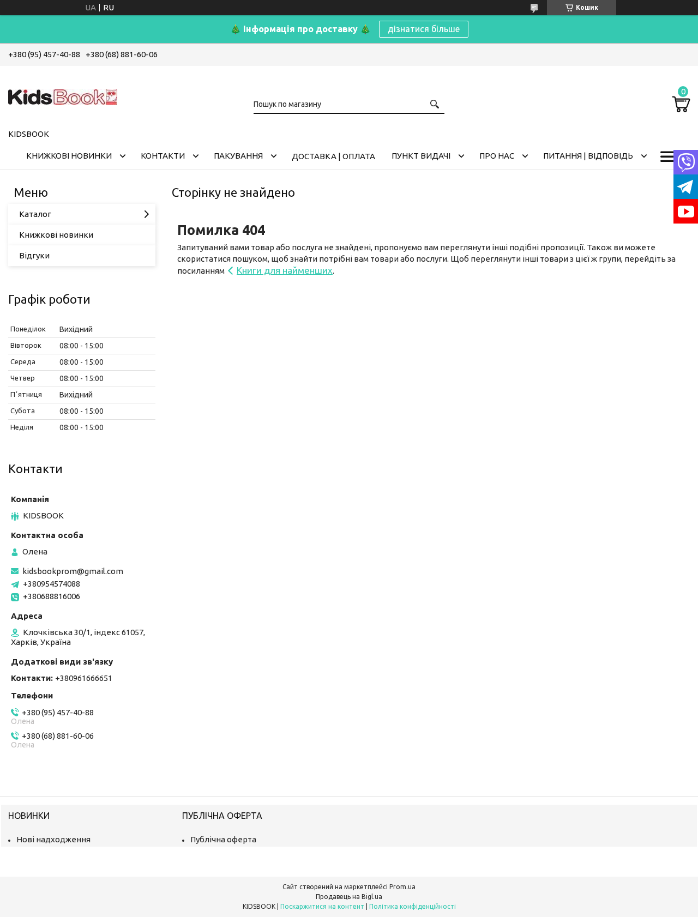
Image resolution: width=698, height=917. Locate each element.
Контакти (163, 155)
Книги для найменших (285, 270)
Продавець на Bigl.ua (349, 896)
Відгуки (34, 255)
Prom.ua (402, 886)
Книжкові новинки (69, 155)
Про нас (496, 155)
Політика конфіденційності (412, 906)
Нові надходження (53, 839)
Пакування (238, 155)
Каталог (35, 214)
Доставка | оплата (333, 156)
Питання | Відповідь (588, 155)
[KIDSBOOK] (62, 95)
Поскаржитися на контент (322, 906)
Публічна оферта (223, 839)
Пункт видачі (421, 155)
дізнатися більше (424, 29)
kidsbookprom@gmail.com (72, 571)
